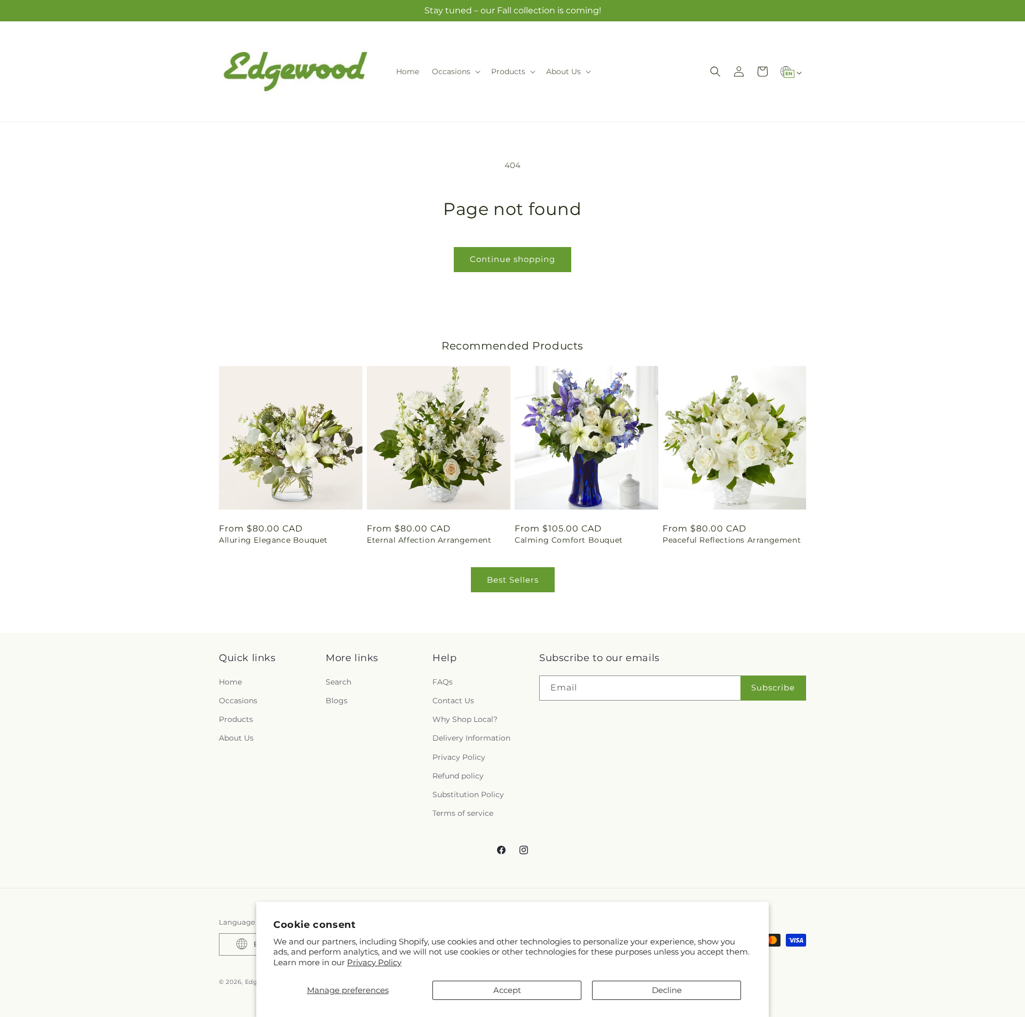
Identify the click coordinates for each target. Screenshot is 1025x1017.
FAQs (442, 681)
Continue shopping (512, 259)
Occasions (238, 700)
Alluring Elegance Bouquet (273, 540)
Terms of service (462, 813)
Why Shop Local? (465, 719)
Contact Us (453, 700)
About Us (236, 738)
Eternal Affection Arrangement (429, 540)
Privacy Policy (374, 962)
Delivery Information (471, 738)
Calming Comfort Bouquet (569, 540)
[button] (455, 71)
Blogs (337, 700)
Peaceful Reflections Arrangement (732, 540)
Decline (667, 990)
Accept (507, 990)
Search (338, 681)
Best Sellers (513, 580)
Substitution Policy (468, 794)
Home (230, 681)
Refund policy (458, 775)
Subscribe (773, 687)
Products (236, 719)
